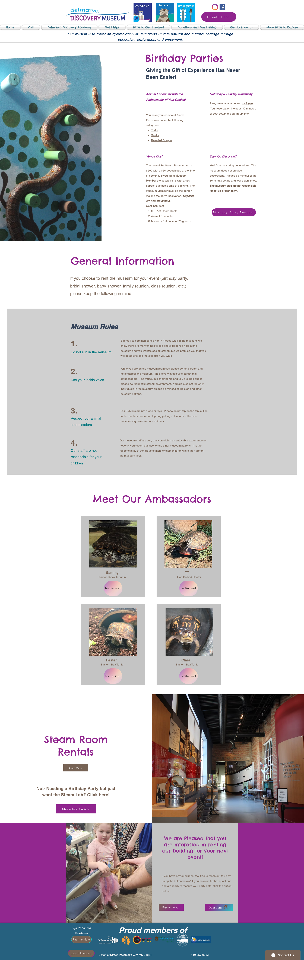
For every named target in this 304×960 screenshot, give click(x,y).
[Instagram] (215, 7)
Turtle (154, 130)
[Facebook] (222, 7)
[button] (31, 27)
